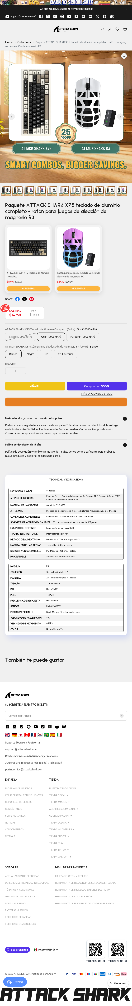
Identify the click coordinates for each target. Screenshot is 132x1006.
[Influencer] (111, 16)
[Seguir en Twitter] (48, 16)
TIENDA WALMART (60, 856)
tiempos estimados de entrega (39, 433)
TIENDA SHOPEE (59, 836)
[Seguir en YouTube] (69, 16)
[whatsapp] (97, 16)
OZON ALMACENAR (60, 815)
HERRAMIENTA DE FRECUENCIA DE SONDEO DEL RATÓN (84, 903)
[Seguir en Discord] (90, 16)
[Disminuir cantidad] (8, 371)
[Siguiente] (126, 9)
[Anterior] (5, 9)
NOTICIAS (10, 822)
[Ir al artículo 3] (17, 191)
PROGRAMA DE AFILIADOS (18, 788)
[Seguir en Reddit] (83, 16)
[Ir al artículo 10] (98, 191)
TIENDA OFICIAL (59, 795)
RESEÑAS (10, 836)
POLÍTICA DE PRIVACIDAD (18, 917)
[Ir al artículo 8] (75, 191)
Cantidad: (10, 364)
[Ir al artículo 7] (64, 191)
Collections (24, 42)
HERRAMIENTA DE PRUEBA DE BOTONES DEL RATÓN (82, 890)
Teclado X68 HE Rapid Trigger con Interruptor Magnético (66, 9)
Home (9, 42)
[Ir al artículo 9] (87, 191)
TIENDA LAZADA (59, 822)
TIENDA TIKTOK (59, 850)
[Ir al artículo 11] (110, 191)
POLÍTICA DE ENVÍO (15, 903)
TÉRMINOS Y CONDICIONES (19, 890)
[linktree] (104, 16)
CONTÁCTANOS (13, 809)
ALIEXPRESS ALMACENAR (63, 809)
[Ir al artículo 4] (29, 191)
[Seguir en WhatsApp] (50, 726)
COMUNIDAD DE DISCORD (18, 802)
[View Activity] (66, 2)
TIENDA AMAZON (59, 802)
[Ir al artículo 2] (6, 191)
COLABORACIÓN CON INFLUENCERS (24, 795)
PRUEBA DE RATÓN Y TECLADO (71, 876)
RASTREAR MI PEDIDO (16, 910)
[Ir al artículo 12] (122, 191)
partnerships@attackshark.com (24, 769)
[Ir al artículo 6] (52, 191)
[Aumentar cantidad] (22, 371)
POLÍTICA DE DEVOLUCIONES (20, 924)
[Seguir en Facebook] (41, 16)
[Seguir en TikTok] (76, 16)
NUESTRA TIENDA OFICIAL (63, 788)
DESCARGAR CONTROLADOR (20, 896)
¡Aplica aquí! (55, 762)
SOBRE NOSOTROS (15, 815)
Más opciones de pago (97, 393)
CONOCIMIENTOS (14, 829)
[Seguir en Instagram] (55, 16)
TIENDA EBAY (57, 843)
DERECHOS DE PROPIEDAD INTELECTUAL (27, 883)
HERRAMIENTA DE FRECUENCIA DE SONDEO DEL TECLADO (86, 883)
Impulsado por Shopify (44, 974)
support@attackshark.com (21, 749)
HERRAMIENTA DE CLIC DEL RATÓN (73, 896)
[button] (11, 116)
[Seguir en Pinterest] (62, 16)
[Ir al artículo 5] (40, 191)
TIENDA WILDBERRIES (62, 829)
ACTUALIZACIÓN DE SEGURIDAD (22, 876)
